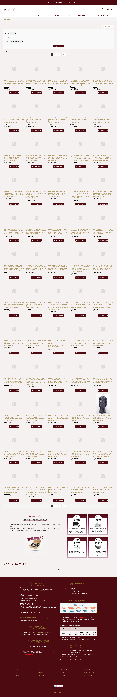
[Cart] (107, 9)
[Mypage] (111, 9)
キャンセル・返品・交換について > (46, 632)
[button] (102, 9)
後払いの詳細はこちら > (42, 590)
